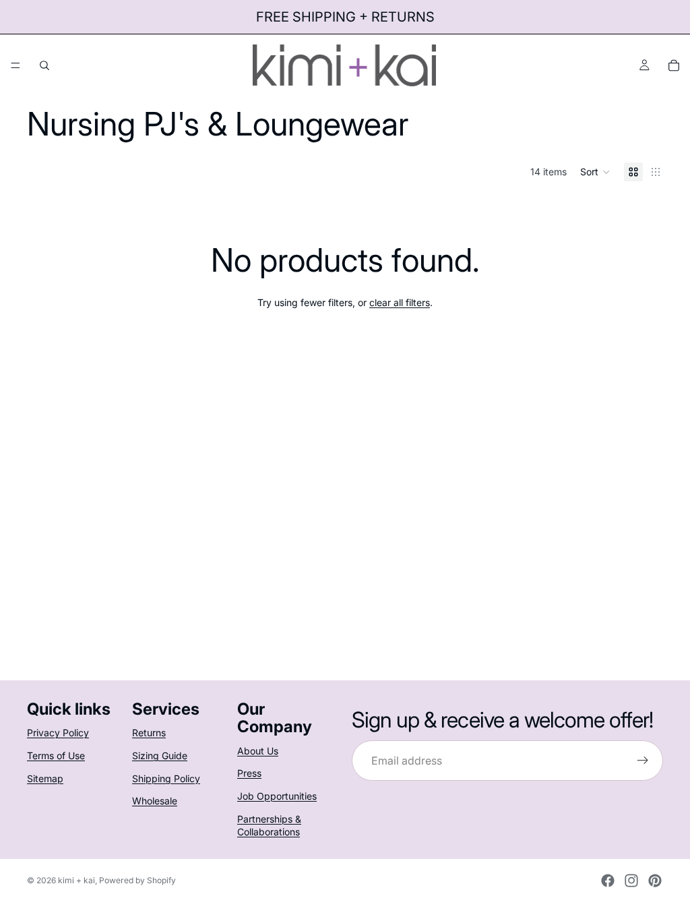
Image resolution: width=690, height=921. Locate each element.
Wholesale (154, 800)
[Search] (44, 65)
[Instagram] (631, 880)
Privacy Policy (58, 733)
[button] (595, 172)
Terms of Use (56, 755)
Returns (149, 733)
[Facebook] (608, 880)
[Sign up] (643, 760)
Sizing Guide (159, 755)
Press (249, 773)
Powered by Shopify (137, 880)
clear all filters (399, 302)
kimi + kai (76, 880)
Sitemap (45, 778)
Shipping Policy (166, 778)
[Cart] (674, 65)
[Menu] (15, 65)
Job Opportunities (277, 796)
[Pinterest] (655, 880)
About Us (257, 750)
